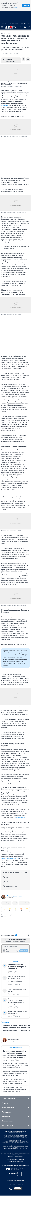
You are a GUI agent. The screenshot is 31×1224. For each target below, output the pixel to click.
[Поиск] (21, 27)
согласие (17, 7)
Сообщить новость (8, 1098)
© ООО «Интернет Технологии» (15, 1184)
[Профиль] (29, 27)
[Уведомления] (25, 27)
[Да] (4, 877)
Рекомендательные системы (16, 1161)
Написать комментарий (10, 60)
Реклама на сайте (8, 1107)
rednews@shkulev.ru (23, 1135)
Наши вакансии (7, 1121)
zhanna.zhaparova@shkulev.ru (10, 1145)
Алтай (15, 903)
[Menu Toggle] (2, 27)
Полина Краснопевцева (15, 896)
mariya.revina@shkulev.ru (10, 1148)
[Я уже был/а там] (4, 886)
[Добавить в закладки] (23, 59)
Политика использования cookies (15, 1159)
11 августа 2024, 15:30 (6, 53)
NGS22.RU (4, 105)
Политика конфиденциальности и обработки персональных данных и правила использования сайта (15, 1164)
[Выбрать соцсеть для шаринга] (28, 59)
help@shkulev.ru (19, 1140)
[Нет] (4, 882)
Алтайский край (24, 903)
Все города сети (7, 1125)
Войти (7, 951)
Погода (23, 23)
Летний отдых (6, 903)
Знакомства (16, 23)
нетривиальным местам (10, 858)
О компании (6, 1116)
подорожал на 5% (19, 817)
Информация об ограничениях (15, 1156)
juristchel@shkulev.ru (22, 1137)
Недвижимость (6, 23)
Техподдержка (7, 1112)
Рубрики (5, 1103)
